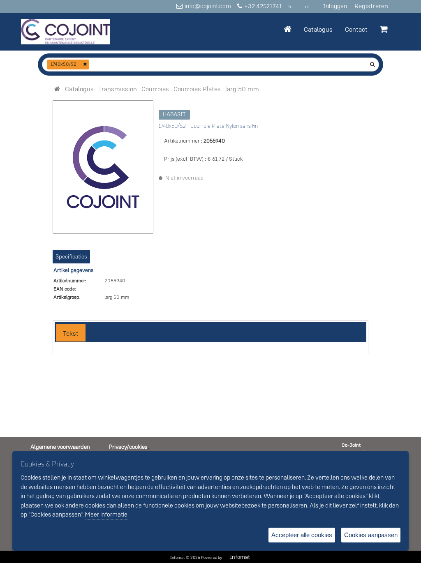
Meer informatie (106, 514)
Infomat (240, 557)
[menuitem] (79, 89)
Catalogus (318, 29)
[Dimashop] (65, 31)
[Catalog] (57, 89)
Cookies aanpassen (371, 534)
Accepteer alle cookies (301, 534)
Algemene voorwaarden (60, 446)
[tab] (70, 332)
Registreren (371, 6)
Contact (356, 29)
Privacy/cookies (128, 446)
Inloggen (335, 6)
